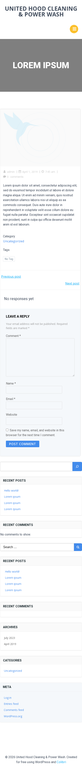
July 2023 (9, 638)
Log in (7, 697)
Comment (13, 336)
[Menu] (74, 29)
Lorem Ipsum (12, 509)
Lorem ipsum (12, 496)
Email (10, 399)
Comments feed (14, 710)
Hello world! (11, 490)
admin (11, 172)
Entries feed (11, 704)
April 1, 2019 (30, 172)
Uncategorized (13, 241)
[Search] (77, 466)
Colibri (61, 762)
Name (11, 383)
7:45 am (50, 172)
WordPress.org (13, 716)
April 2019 (10, 644)
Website (11, 414)
